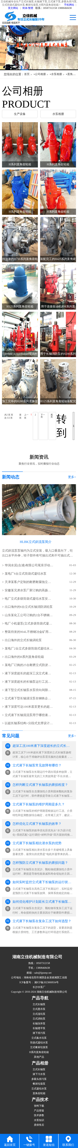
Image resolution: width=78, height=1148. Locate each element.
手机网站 (69, 4)
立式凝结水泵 (39, 1088)
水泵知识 (39, 1120)
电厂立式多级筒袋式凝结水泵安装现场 (29, 598)
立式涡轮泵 (39, 1018)
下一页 (43, 415)
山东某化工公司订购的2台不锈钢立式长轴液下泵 (29, 615)
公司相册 (40, 74)
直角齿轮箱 (39, 1093)
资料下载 (39, 1105)
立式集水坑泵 (39, 1037)
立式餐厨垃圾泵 (39, 1047)
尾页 (52, 415)
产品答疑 (39, 1110)
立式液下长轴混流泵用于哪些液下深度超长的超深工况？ (29, 715)
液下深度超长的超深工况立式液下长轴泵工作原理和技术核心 (29, 673)
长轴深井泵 (39, 1023)
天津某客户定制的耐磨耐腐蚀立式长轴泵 (29, 582)
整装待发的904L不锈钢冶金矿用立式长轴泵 (29, 632)
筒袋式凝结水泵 (39, 1042)
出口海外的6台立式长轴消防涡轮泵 (29, 607)
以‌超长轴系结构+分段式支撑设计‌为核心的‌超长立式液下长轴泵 (29, 723)
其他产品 (39, 1056)
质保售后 (39, 1124)
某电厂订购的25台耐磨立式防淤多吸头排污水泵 (29, 665)
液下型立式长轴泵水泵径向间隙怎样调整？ (29, 690)
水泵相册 (56, 74)
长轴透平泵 (39, 1028)
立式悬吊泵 (39, 1009)
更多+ (72, 477)
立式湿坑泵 (39, 1013)
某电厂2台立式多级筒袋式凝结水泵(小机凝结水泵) (29, 648)
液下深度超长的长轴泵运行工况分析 (29, 681)
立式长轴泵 (39, 1004)
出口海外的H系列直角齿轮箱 (24, 657)
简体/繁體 (27, 8)
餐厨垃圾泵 (39, 1083)
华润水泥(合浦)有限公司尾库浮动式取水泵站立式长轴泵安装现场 (29, 565)
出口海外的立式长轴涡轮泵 (23, 640)
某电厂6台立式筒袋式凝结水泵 (25, 573)
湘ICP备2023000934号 (46, 982)
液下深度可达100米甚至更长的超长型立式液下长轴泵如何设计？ (29, 706)
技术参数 (39, 1115)
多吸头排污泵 (39, 1078)
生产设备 (20, 113)
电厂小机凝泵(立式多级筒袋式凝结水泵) (29, 623)
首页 (27, 74)
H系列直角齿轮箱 (39, 1052)
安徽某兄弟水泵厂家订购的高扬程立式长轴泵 (29, 590)
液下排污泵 (39, 1032)
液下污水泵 (39, 1074)
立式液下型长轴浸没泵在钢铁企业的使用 (29, 698)
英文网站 (13, 8)
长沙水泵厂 (39, 987)
